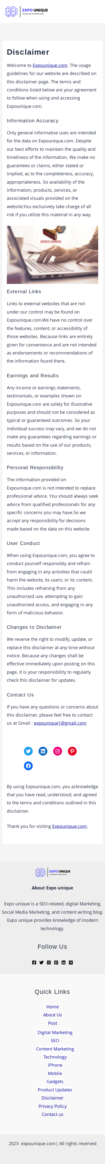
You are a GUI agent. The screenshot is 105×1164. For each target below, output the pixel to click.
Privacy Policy (53, 1106)
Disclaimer (52, 1098)
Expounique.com (50, 65)
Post (52, 1023)
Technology (55, 1057)
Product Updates (55, 1090)
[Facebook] (28, 765)
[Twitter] (28, 751)
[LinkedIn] (43, 751)
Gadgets (55, 1081)
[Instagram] (57, 751)
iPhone (55, 1065)
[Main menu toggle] (94, 11)
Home (52, 1007)
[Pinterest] (72, 751)
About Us (52, 1015)
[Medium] (71, 962)
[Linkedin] (63, 962)
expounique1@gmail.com (60, 723)
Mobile (55, 1073)
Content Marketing (55, 1049)
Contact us (52, 1114)
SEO (55, 1040)
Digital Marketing (55, 1032)
